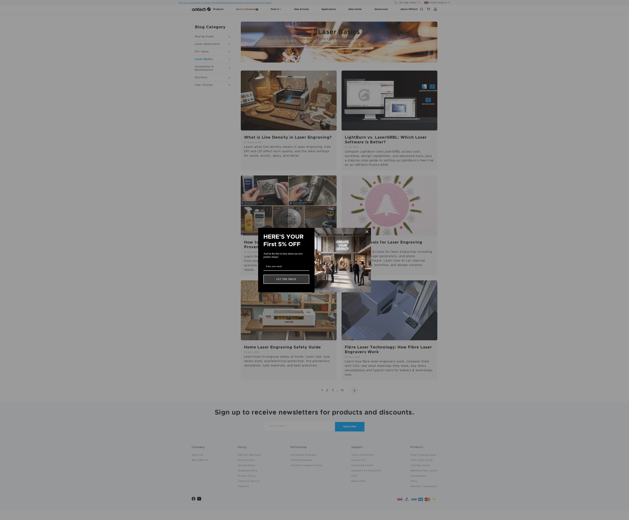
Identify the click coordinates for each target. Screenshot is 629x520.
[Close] (367, 232)
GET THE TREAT (286, 279)
